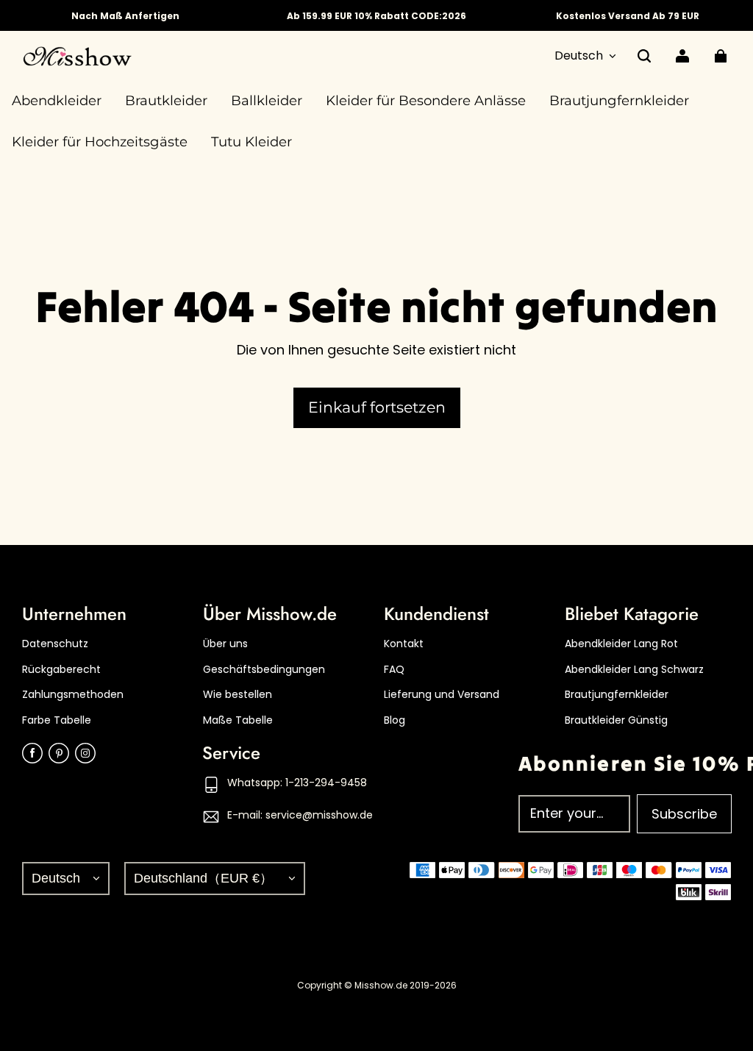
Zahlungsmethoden (73, 695)
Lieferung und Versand (441, 695)
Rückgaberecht (61, 670)
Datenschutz (55, 644)
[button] (644, 56)
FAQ (394, 670)
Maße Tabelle (238, 720)
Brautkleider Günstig (616, 720)
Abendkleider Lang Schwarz (634, 670)
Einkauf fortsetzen (377, 407)
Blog (394, 720)
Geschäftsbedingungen (264, 670)
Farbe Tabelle (56, 720)
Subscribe (684, 814)
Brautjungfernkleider (616, 695)
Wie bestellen (237, 695)
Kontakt (404, 644)
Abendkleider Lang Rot (621, 644)
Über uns (225, 644)
